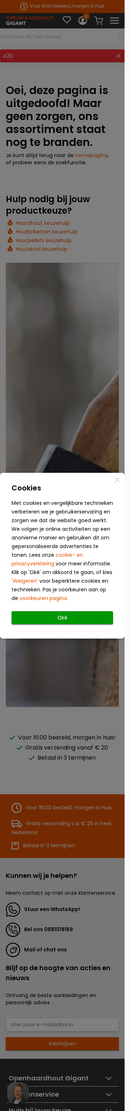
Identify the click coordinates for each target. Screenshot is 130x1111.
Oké (62, 617)
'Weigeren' (25, 581)
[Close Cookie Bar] (117, 480)
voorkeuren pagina (43, 598)
